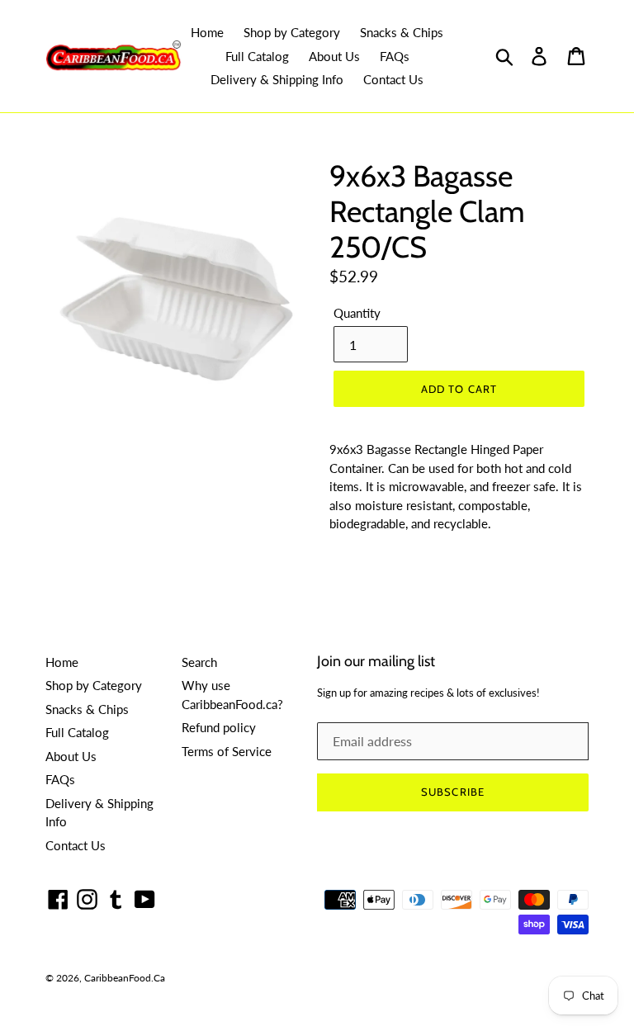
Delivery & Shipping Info (277, 79)
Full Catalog (257, 56)
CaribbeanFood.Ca (124, 978)
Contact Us (393, 79)
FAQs (394, 56)
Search (199, 662)
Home (207, 32)
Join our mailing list (376, 661)
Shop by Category (292, 32)
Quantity (357, 312)
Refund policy (219, 727)
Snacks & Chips (401, 32)
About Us (334, 56)
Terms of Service (227, 751)
